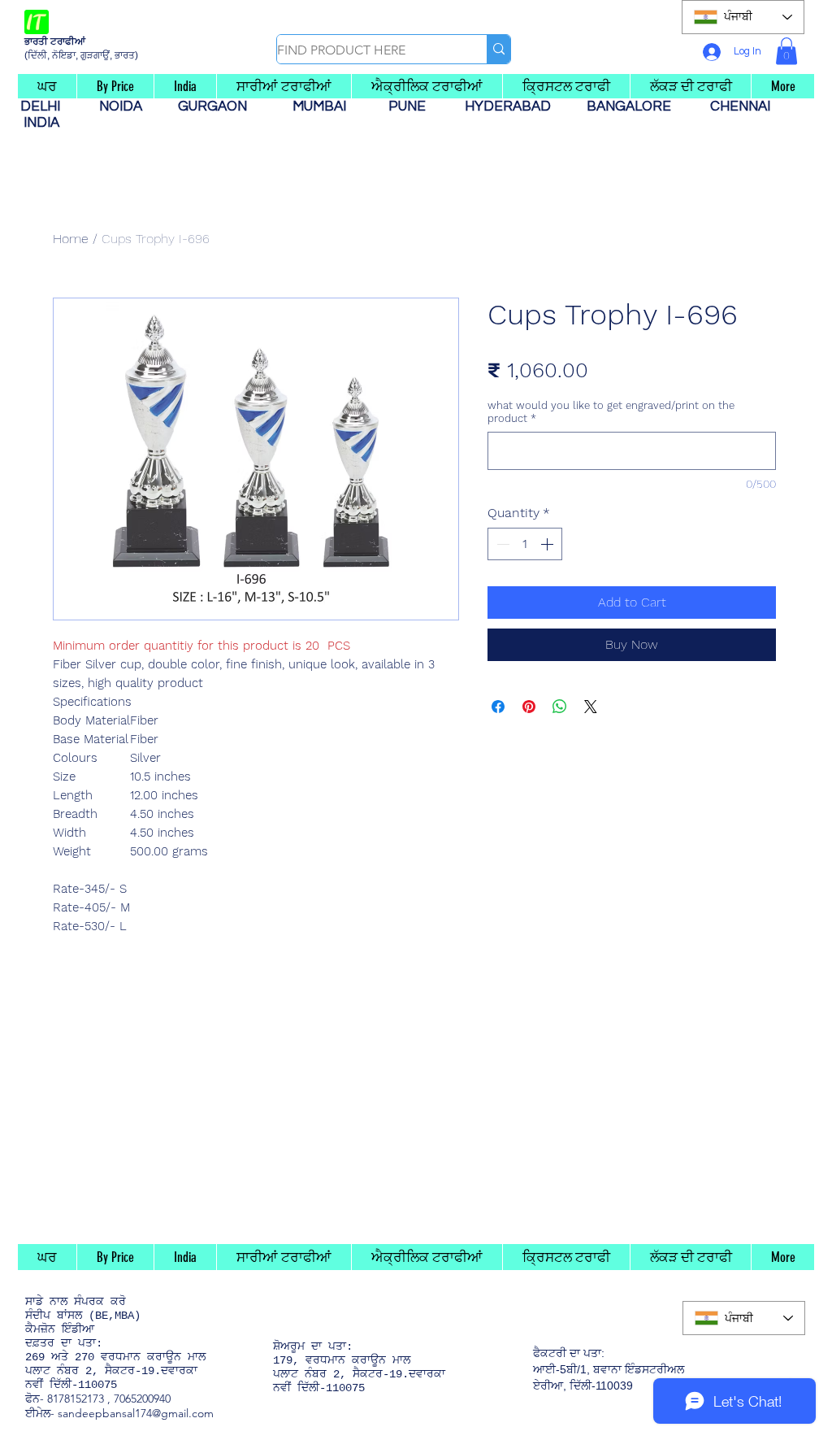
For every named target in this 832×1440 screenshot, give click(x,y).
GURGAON (217, 106)
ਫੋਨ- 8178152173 (64, 1398)
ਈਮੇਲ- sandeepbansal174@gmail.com (119, 1413)
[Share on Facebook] (498, 706)
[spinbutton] (525, 544)
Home (71, 238)
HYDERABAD (516, 106)
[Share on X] (590, 706)
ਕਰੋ (118, 1301)
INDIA (41, 122)
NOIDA (128, 106)
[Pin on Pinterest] (529, 706)
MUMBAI (322, 106)
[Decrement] (501, 544)
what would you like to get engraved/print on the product (611, 411)
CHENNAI (742, 106)
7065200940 (142, 1398)
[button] (786, 50)
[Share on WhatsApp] (560, 706)
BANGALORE (633, 106)
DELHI (46, 106)
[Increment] (548, 544)
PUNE (413, 106)
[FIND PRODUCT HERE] (498, 49)
